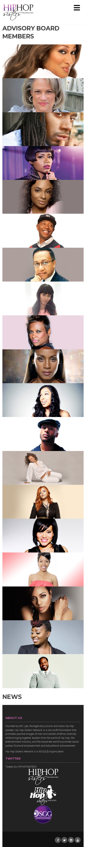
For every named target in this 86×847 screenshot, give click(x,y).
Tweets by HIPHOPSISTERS (20, 766)
